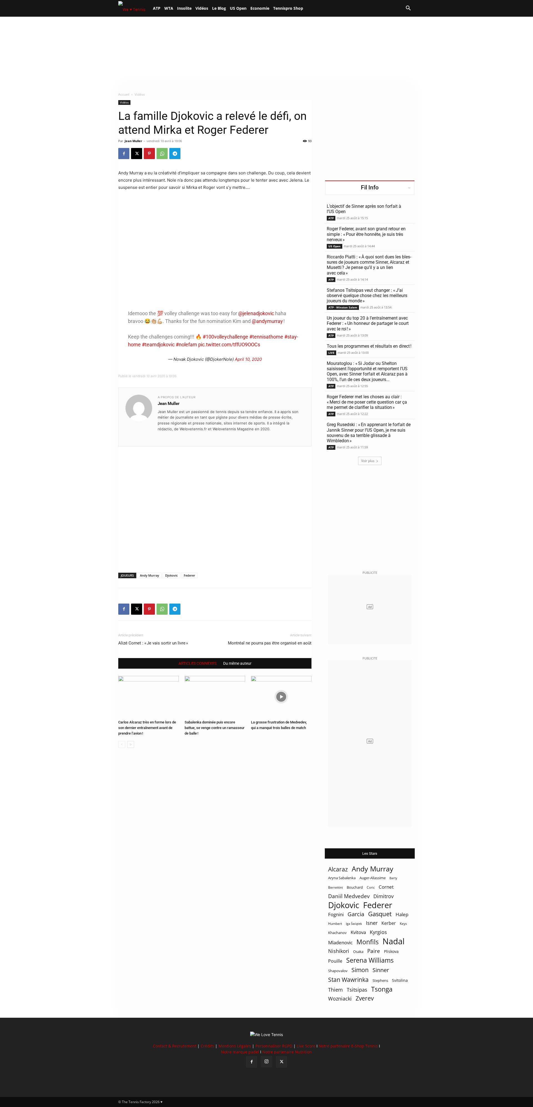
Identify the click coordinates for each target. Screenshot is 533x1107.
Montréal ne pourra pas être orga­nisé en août (269, 643)
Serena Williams (370, 960)
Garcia (356, 914)
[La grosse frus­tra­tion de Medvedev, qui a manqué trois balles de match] (281, 697)
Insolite (184, 8)
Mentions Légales (234, 1046)
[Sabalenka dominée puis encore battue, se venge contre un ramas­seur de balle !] (215, 697)
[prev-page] (121, 744)
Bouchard (355, 887)
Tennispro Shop (288, 8)
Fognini (336, 914)
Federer (189, 575)
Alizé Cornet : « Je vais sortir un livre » (153, 643)
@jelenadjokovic (256, 313)
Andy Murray (149, 575)
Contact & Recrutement (174, 1046)
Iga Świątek (354, 923)
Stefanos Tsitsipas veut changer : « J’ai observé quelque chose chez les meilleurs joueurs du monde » (367, 295)
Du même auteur (237, 663)
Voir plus (367, 460)
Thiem (335, 989)
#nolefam (186, 344)
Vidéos (201, 8)
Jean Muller (133, 141)
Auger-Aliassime (372, 877)
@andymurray (267, 321)
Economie (259, 8)
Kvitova (358, 932)
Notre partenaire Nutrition (287, 1051)
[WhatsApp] (162, 153)
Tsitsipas (357, 990)
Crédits (207, 1046)
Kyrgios (378, 932)
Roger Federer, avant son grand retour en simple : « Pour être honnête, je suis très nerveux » (366, 234)
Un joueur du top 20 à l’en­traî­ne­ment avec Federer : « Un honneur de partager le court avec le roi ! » (368, 323)
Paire (373, 951)
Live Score (306, 1046)
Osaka (358, 951)
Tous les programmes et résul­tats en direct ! (369, 346)
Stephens (380, 980)
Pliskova (391, 951)
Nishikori (338, 951)
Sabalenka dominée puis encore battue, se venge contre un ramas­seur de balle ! (215, 727)
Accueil (123, 94)
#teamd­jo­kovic (158, 344)
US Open (238, 8)
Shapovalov (338, 970)
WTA (168, 8)
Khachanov (337, 932)
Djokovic (171, 575)
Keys (403, 923)
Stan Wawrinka (348, 979)
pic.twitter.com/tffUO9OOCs (229, 344)
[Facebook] (123, 153)
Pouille (335, 961)
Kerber (388, 923)
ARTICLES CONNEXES (197, 663)
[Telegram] (174, 153)
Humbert (335, 923)
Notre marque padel (240, 1051)
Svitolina (400, 980)
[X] (136, 153)
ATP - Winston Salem (342, 307)
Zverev (365, 998)
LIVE (331, 353)
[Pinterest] (149, 153)
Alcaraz (338, 869)
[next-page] (130, 744)
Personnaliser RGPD (273, 1046)
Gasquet (380, 914)
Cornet (386, 887)
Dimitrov (383, 896)
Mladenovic (340, 942)
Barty (393, 878)
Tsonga (382, 989)
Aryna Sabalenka (342, 877)
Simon (360, 970)
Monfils (367, 942)
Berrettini (335, 887)
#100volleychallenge (225, 337)
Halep (402, 914)
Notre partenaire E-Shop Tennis (348, 1046)
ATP (156, 8)
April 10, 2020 (248, 359)
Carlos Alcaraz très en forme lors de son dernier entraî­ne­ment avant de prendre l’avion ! (147, 727)
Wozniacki (340, 999)
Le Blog (219, 8)
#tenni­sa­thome (266, 337)
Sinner (381, 970)
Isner (372, 923)
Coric (371, 887)
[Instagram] (266, 1061)
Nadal (393, 941)
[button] (408, 8)
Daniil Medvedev (348, 896)
